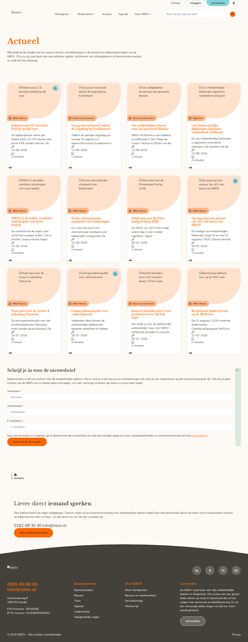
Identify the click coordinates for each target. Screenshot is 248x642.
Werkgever (61, 14)
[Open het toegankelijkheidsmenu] (234, 3)
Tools (77, 601)
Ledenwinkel (82, 612)
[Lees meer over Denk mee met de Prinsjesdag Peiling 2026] (154, 260)
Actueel (107, 14)
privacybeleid (199, 435)
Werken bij (131, 606)
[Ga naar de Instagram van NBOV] (223, 570)
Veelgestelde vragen (86, 617)
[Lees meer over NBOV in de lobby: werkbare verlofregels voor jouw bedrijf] (34, 260)
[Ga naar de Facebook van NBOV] (209, 570)
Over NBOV (142, 14)
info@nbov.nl (54, 525)
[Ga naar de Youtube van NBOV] (236, 570)
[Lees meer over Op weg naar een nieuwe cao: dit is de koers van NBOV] (214, 260)
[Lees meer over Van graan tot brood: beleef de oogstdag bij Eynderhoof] (94, 167)
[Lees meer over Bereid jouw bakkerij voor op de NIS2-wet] (214, 353)
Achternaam (15, 406)
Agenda (123, 14)
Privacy (236, 634)
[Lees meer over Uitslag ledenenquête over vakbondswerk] (94, 353)
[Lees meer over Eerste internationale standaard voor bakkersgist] (94, 260)
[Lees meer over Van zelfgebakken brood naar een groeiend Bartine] (154, 167)
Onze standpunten (136, 590)
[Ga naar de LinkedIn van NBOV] (196, 570)
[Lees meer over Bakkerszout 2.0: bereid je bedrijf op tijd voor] (34, 167)
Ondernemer (85, 14)
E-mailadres (15, 421)
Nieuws (78, 595)
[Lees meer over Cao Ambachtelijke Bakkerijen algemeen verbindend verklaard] (214, 167)
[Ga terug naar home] (27, 14)
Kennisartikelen (83, 590)
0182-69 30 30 (28, 525)
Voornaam (14, 391)
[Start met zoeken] (232, 14)
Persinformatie (134, 601)
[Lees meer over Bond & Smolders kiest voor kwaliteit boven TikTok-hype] (154, 353)
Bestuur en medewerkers (140, 595)
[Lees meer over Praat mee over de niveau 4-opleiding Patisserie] (34, 353)
